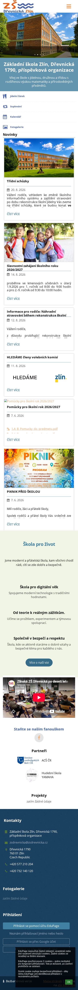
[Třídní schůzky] (39, 157)
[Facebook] (39, 737)
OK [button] (68, 982)
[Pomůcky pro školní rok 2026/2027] (39, 401)
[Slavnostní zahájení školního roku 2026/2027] (39, 242)
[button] (69, 6)
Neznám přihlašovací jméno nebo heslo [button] (36, 933)
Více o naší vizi (39, 663)
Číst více (14, 214)
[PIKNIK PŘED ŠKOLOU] (39, 468)
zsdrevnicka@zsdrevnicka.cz (29, 842)
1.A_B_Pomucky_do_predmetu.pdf (34, 429)
